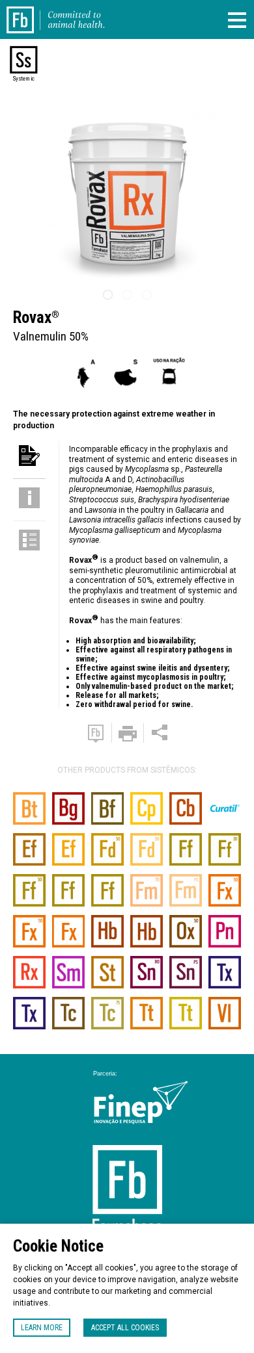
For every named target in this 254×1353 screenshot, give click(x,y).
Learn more (42, 1327)
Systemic (23, 78)
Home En (28, 11)
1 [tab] (107, 295)
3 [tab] (146, 295)
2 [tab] (127, 295)
